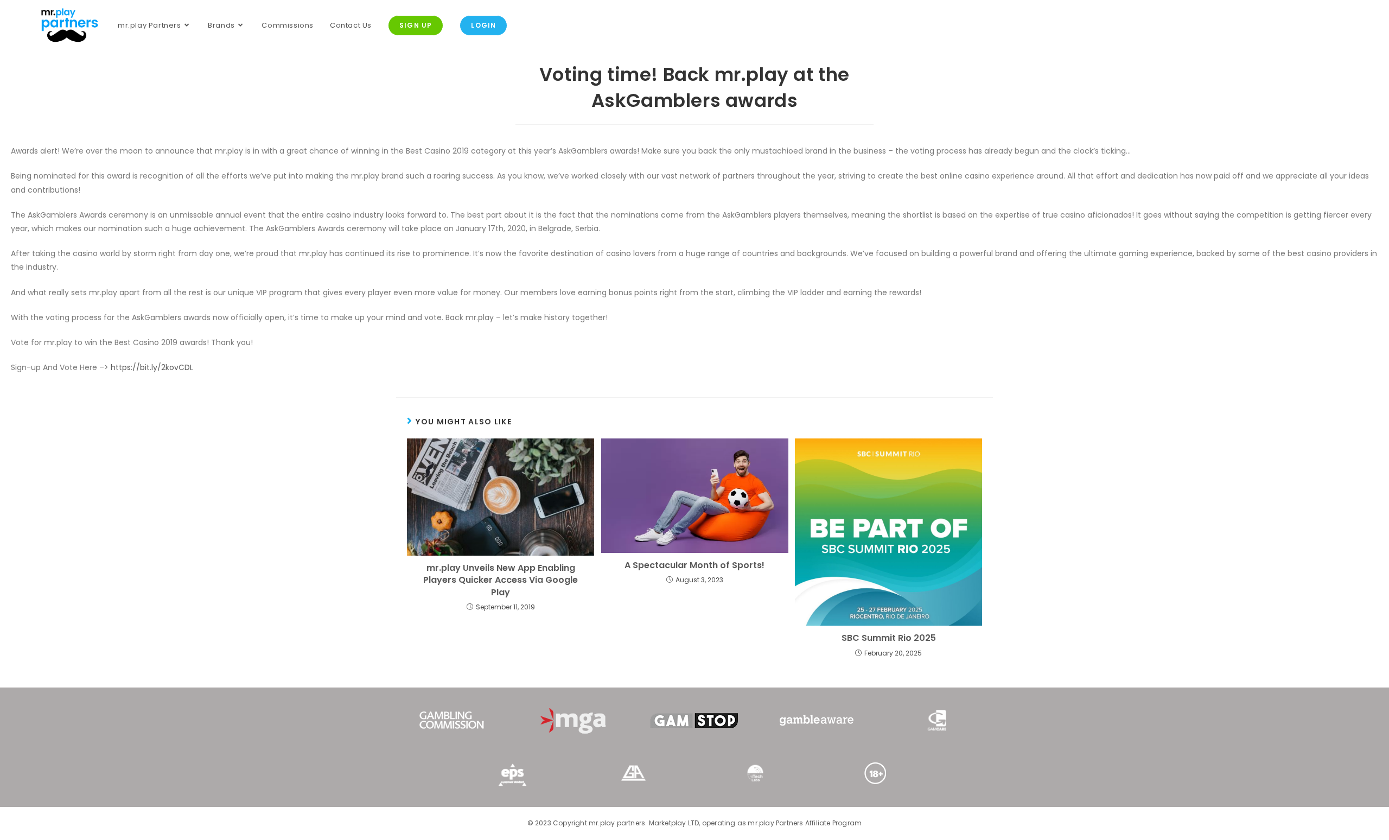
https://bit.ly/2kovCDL (152, 367)
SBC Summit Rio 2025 (889, 638)
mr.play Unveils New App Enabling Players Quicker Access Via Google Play (500, 580)
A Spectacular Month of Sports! (694, 565)
